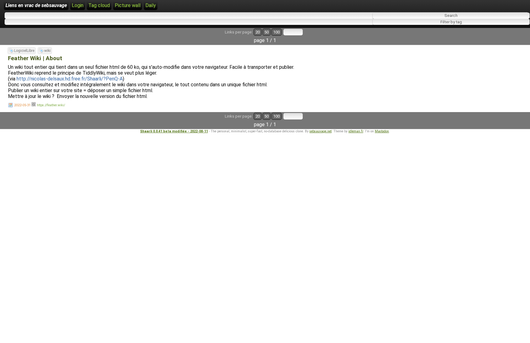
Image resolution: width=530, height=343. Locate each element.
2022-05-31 (22, 105)
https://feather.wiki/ (51, 105)
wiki (47, 51)
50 (266, 32)
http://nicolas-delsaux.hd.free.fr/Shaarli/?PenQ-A (70, 79)
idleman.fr (355, 131)
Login (77, 5)
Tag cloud (99, 5)
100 (276, 32)
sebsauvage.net (320, 131)
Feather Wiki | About (35, 58)
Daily (150, 5)
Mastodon (382, 131)
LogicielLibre (24, 51)
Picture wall (127, 5)
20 (257, 32)
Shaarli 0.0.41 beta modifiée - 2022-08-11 (174, 131)
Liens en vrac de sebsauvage (36, 5)
